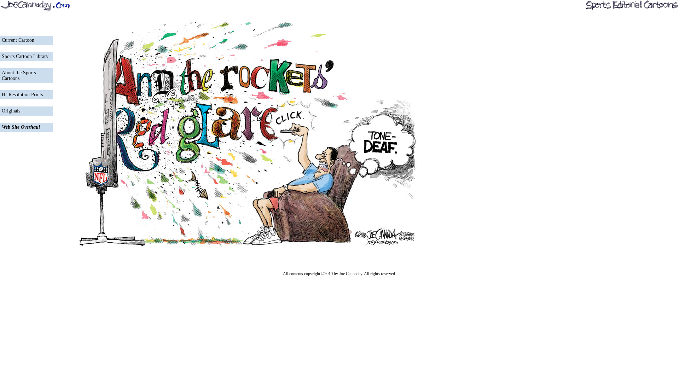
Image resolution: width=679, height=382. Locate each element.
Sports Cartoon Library (25, 56)
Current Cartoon (18, 40)
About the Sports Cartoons (19, 75)
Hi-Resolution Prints (22, 94)
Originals (11, 111)
